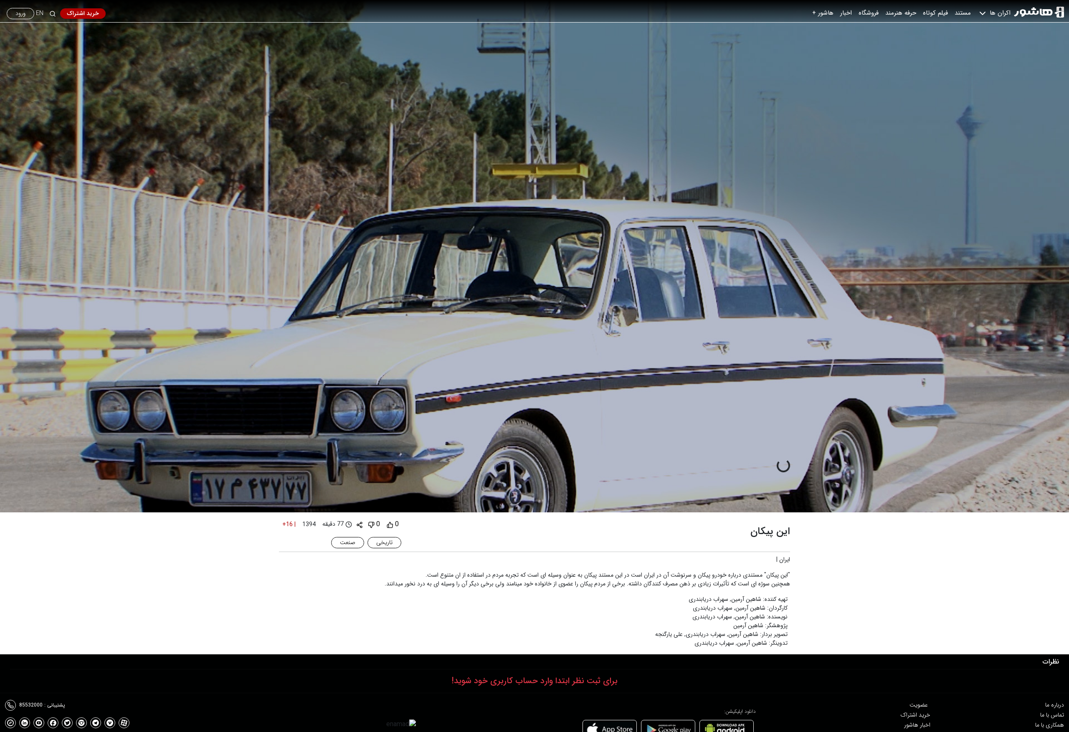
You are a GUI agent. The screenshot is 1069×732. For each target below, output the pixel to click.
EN (39, 13)
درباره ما (1054, 704)
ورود (20, 13)
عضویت (918, 704)
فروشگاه (869, 13)
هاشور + (822, 13)
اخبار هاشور (917, 724)
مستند (963, 13)
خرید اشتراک (83, 13)
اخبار (846, 13)
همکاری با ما (1049, 724)
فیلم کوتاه (935, 13)
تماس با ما (1052, 714)
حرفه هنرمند (900, 13)
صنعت (347, 542)
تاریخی (384, 542)
